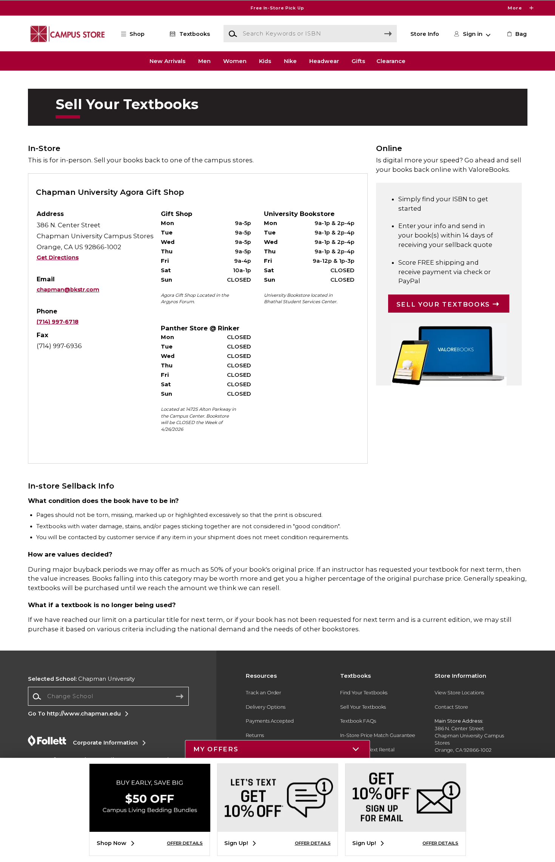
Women (235, 60)
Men (204, 60)
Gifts (358, 60)
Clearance (390, 60)
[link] (516, 34)
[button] (277, 7)
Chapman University (81, 678)
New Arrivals (167, 60)
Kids (265, 60)
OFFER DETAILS (185, 843)
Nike (290, 60)
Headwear (324, 60)
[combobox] (108, 696)
